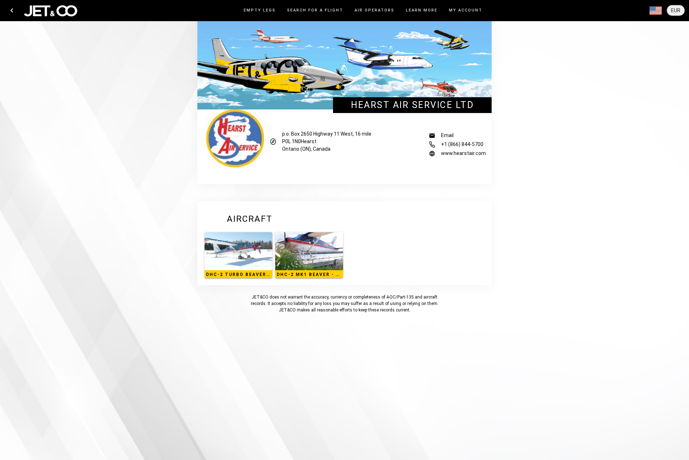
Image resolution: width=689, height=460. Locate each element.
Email (447, 135)
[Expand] (655, 11)
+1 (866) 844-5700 (462, 144)
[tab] (259, 10)
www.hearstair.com (463, 153)
